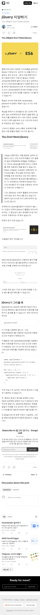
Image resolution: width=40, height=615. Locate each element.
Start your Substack (14, 605)
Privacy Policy (20, 459)
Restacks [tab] (16, 490)
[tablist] (11, 490)
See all (6, 569)
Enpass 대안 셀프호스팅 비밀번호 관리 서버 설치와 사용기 (15, 526)
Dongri (9, 25)
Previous (8, 475)
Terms (22, 600)
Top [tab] (4, 517)
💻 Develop (6, 10)
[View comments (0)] (9, 33)
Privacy (16, 600)
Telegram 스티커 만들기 (12, 554)
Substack (9, 610)
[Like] (4, 33)
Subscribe (27, 3)
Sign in (35, 3)
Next (33, 475)
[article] (20, 527)
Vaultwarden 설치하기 (11, 523)
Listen (35, 27)
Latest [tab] (10, 517)
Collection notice (32, 600)
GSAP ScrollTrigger (10, 538)
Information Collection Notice (24, 457)
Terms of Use (30, 454)
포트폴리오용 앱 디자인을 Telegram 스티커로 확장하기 (14, 558)
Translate (6, 13)
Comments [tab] (7, 490)
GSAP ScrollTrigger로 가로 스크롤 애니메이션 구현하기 (15, 542)
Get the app (30, 605)
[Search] (36, 517)
